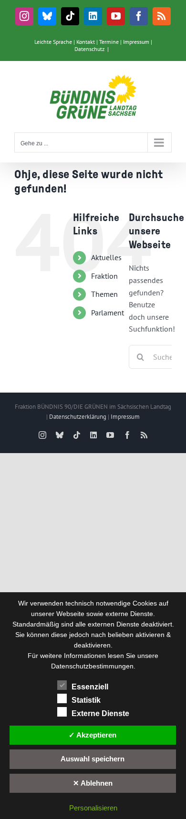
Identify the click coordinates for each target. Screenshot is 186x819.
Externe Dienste (100, 713)
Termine (109, 41)
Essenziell (90, 687)
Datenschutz (89, 48)
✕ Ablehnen (93, 783)
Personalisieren (93, 808)
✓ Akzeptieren (92, 735)
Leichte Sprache (53, 41)
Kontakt (85, 41)
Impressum (136, 41)
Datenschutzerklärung (77, 417)
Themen (104, 294)
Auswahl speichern (92, 759)
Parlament (107, 312)
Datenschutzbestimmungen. (93, 666)
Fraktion (104, 276)
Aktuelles (106, 257)
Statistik (86, 700)
